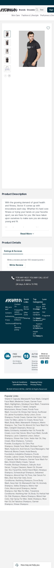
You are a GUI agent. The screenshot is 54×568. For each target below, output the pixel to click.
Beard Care (38, 308)
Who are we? (8, 308)
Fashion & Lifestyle (30, 15)
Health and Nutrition (36, 334)
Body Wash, (15, 422)
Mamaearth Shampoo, (30, 422)
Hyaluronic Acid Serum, (20, 449)
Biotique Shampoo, (20, 464)
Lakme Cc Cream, (25, 420)
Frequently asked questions (18, 312)
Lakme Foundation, (16, 414)
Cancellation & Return (19, 319)
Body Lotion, (30, 414)
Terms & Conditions (19, 382)
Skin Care (15, 15)
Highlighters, (15, 404)
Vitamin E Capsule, (12, 399)
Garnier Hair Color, (34, 417)
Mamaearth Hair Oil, (30, 483)
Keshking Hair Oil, (23, 493)
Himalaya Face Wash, (30, 404)
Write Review (16, 265)
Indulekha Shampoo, (24, 454)
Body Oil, (35, 493)
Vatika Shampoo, (21, 486)
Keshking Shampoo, (24, 480)
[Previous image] (5, 75)
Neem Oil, (31, 467)
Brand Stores (26, 308)
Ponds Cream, (20, 417)
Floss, (30, 475)
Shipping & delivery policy (17, 326)
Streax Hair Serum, (29, 412)
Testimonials (10, 323)
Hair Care (35, 314)
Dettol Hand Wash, (30, 470)
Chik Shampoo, (14, 496)
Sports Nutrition (39, 319)
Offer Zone (26, 314)
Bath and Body (44, 306)
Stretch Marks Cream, (18, 462)
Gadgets (39, 336)
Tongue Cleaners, (18, 467)
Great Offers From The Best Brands (17, 2)
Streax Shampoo (21, 504)
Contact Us (17, 305)
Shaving (36, 309)
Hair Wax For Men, (21, 491)
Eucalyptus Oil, (18, 443)
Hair (43, 312)
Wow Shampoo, (18, 441)
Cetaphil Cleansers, (17, 428)
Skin (43, 319)
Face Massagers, (38, 449)
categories (12, 10)
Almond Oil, (30, 425)
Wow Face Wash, (34, 433)
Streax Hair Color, (21, 438)
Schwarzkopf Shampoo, (24, 472)
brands (22, 10)
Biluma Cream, (19, 451)
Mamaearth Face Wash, (31, 399)
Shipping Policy (36, 382)
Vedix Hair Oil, (36, 438)
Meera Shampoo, (28, 496)
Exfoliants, (14, 430)
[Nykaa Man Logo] (3, 9)
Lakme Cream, (18, 457)
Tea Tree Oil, (19, 425)
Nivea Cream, (22, 409)
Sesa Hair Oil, (15, 483)
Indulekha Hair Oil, (27, 430)
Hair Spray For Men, (18, 499)
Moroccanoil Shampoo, (20, 488)
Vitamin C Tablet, (21, 407)
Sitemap (27, 318)
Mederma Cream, (22, 401)
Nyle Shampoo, (21, 459)
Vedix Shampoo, (35, 499)
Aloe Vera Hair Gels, (17, 478)
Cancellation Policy (20, 385)
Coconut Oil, (15, 412)
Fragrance (46, 316)
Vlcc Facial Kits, (15, 470)
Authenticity (9, 316)
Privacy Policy (36, 385)
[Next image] (9, 75)
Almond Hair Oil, (20, 475)
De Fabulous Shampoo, (22, 501)
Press (7, 320)
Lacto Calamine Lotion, (23, 436)
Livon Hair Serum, (18, 433)
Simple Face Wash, (22, 446)
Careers (8, 313)
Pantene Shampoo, (33, 457)
